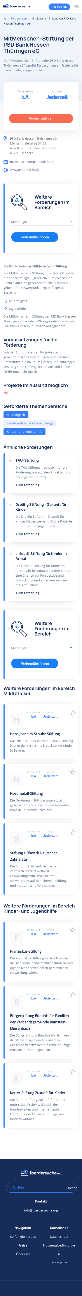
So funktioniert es (23, 1236)
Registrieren (59, 7)
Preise (22, 1245)
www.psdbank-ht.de (25, 170)
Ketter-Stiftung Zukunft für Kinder (37, 1092)
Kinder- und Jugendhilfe (24, 431)
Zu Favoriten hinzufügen (73, 713)
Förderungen (19, 18)
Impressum (59, 1263)
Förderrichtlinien (41, 118)
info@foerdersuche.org (41, 1210)
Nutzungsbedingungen (59, 1249)
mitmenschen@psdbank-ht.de (32, 162)
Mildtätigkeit (16, 415)
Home (4, 18)
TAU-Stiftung (27, 460)
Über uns (23, 1254)
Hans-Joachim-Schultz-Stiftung (35, 733)
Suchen (69, 1188)
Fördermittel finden (35, 237)
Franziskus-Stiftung (26, 951)
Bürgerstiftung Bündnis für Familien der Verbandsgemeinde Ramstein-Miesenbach (39, 1022)
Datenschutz (59, 1236)
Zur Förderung (28, 485)
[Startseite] (16, 6)
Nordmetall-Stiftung (26, 793)
